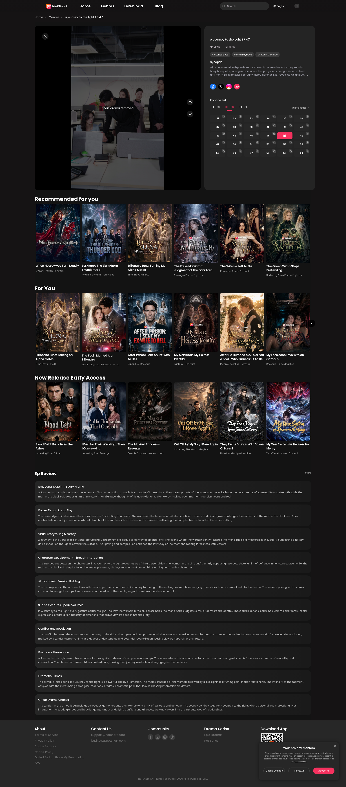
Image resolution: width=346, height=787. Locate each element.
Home (39, 17)
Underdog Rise (274, 275)
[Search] (223, 6)
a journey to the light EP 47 (84, 17)
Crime (57, 453)
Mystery (40, 270)
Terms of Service (47, 735)
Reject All (299, 770)
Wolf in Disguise (90, 364)
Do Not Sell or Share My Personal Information (60, 757)
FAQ (38, 763)
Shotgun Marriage (268, 54)
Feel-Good (108, 274)
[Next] (311, 323)
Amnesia (159, 453)
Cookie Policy (301, 761)
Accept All (323, 770)
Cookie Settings (274, 770)
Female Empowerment (140, 453)
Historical (225, 453)
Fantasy (178, 364)
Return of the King (91, 274)
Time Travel (134, 274)
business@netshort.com (108, 741)
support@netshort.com (108, 735)
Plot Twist (190, 364)
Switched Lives (220, 54)
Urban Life (133, 364)
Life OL (145, 274)
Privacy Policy (44, 741)
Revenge (179, 275)
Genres (54, 17)
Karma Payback (243, 54)
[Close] (335, 746)
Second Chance (110, 364)
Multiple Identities (229, 364)
